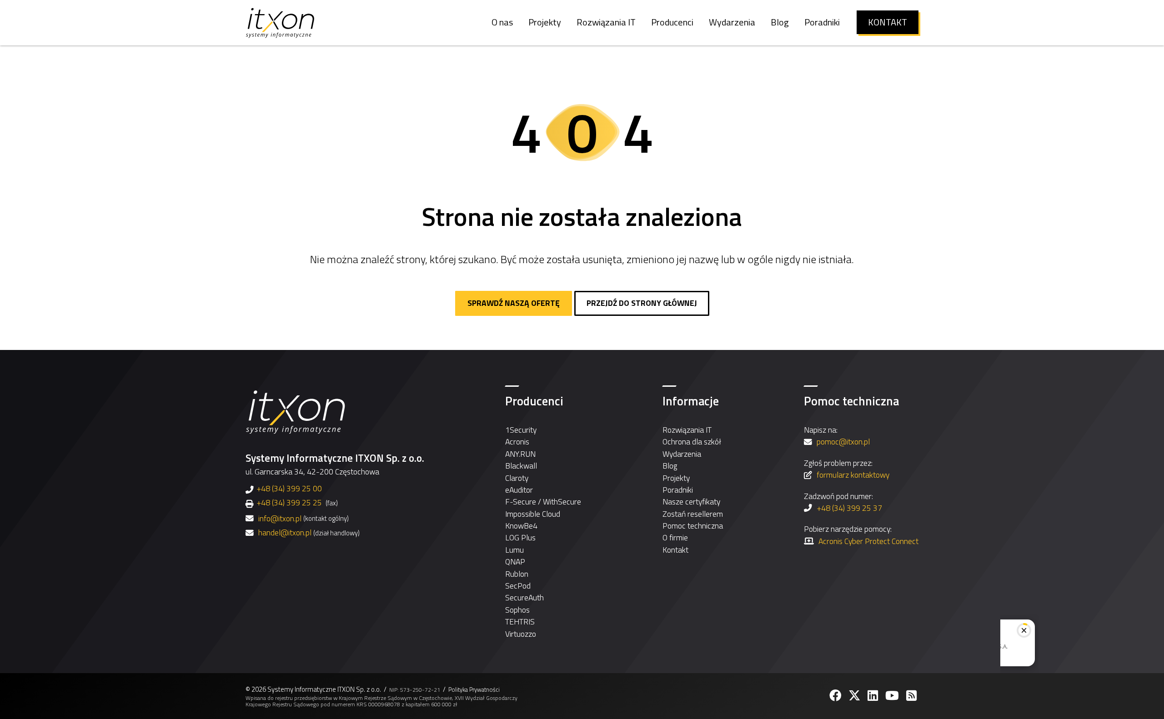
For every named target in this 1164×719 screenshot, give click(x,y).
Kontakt (675, 550)
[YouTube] (893, 695)
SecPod (518, 585)
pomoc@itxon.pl (843, 441)
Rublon (516, 574)
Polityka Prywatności (474, 689)
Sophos (517, 610)
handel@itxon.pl (284, 533)
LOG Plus (520, 537)
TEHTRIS (520, 621)
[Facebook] (836, 695)
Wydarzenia (681, 454)
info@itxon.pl (279, 518)
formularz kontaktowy (853, 475)
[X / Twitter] (855, 695)
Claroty (516, 478)
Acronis (517, 441)
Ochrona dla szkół (691, 441)
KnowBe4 (521, 525)
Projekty (676, 478)
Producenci (534, 401)
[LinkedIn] (874, 695)
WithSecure (562, 501)
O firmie (675, 537)
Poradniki (677, 490)
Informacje (690, 401)
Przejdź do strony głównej (642, 303)
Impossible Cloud (532, 514)
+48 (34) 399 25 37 (849, 508)
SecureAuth (524, 597)
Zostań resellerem (692, 514)
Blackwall (521, 465)
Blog (669, 465)
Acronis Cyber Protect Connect (868, 541)
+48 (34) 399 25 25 (289, 502)
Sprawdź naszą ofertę (513, 303)
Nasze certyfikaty (691, 501)
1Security (521, 430)
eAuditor (519, 490)
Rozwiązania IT (687, 430)
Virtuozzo (520, 634)
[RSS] (912, 695)
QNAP (515, 561)
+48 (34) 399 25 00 (289, 488)
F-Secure (520, 501)
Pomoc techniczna (692, 525)
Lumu (514, 550)
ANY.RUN (520, 454)
